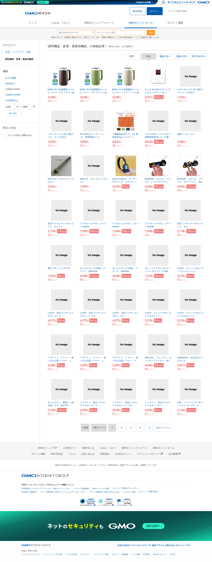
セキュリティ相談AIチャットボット (126, 488)
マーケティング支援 (100, 554)
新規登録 (137, 11)
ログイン (154, 11)
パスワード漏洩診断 (81, 488)
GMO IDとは (88, 448)
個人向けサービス (159, 554)
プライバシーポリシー (148, 454)
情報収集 (125, 554)
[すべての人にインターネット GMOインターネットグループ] (189, 2)
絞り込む (13, 113)
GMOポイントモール (141, 22)
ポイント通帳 (175, 22)
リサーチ (115, 554)
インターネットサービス (31, 554)
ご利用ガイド (70, 448)
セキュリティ (85, 554)
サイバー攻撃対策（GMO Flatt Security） (104, 492)
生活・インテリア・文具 (18, 52)
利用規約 (104, 454)
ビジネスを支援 (71, 554)
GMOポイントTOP (47, 448)
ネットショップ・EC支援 (52, 554)
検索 (151, 32)
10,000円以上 (11, 100)
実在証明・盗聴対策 (29, 492)
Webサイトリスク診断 (100, 488)
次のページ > (163, 427)
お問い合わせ (88, 454)
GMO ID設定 (181, 11)
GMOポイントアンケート (99, 22)
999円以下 (10, 83)
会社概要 (173, 454)
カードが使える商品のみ (20, 135)
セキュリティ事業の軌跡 (148, 492)
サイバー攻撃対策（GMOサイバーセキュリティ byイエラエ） (63, 492)
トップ (33, 22)
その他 (172, 554)
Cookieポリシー (123, 454)
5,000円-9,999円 (13, 95)
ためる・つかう (60, 22)
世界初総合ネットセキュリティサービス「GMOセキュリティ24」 (46, 488)
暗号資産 (146, 554)
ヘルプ (171, 11)
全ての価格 (10, 78)
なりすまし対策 (129, 492)
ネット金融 (136, 554)
